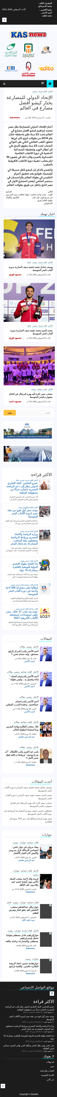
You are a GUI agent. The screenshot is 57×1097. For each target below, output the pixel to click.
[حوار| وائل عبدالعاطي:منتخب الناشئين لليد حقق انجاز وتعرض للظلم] (46, 911)
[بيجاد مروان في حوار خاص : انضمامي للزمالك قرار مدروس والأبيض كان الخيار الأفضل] (46, 851)
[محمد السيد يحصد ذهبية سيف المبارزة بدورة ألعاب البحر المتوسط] (29, 302)
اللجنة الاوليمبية (47, 1074)
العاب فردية (42, 91)
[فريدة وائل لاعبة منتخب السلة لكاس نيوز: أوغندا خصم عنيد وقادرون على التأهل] (46, 881)
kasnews (15, 117)
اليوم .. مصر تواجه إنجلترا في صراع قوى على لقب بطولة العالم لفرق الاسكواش (42, 197)
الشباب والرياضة (47, 1070)
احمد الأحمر (29, 661)
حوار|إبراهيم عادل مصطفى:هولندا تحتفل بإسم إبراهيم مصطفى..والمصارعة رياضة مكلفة (22, 938)
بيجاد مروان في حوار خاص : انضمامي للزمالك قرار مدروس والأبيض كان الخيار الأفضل (23, 850)
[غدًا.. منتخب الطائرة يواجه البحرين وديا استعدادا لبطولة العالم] (46, 729)
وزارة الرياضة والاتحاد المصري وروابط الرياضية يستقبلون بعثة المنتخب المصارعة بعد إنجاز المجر (30, 1027)
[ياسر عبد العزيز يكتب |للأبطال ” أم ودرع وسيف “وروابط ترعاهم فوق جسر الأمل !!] (46, 756)
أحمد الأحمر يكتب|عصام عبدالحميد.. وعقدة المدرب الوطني (22, 703)
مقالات (22, 646)
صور (52, 1066)
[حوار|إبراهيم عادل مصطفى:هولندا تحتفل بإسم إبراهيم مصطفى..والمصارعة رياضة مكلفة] (46, 939)
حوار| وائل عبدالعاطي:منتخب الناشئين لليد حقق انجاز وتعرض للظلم (23, 910)
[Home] (50, 83)
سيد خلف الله (28, 920)
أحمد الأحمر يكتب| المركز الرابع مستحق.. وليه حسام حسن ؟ (23, 652)
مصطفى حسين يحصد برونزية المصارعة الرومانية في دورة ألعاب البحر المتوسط (28, 812)
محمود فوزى (15, 274)
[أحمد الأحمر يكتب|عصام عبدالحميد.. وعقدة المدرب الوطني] (46, 704)
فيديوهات (50, 1061)
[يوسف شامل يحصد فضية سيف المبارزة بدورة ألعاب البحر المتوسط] (29, 238)
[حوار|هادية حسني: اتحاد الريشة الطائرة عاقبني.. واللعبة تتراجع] (46, 966)
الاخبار (50, 91)
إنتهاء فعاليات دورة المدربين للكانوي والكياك (17, 194)
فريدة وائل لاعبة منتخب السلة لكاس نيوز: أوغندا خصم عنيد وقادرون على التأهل (24, 881)
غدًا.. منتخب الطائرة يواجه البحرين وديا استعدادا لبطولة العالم (22, 728)
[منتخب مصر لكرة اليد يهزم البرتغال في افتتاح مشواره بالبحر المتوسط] (29, 365)
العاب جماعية (42, 389)
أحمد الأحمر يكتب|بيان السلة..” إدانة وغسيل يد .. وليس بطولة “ (23, 677)
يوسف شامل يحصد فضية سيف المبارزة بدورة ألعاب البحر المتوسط (31, 268)
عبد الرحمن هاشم (26, 736)
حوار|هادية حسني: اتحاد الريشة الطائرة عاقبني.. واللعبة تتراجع (23, 965)
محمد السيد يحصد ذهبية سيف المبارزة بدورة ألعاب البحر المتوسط (31, 332)
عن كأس (50, 1079)
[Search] (4, 84)
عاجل (29, 262)
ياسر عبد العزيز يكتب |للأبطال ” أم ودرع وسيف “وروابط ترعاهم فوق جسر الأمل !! (21, 754)
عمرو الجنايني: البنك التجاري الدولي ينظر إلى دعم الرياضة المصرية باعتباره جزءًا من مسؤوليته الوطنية (29, 1008)
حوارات (23, 842)
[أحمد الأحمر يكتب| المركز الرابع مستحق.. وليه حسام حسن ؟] (46, 654)
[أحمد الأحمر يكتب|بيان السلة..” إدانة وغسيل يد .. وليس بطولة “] (46, 679)
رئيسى (34, 91)
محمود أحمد (15, 401)
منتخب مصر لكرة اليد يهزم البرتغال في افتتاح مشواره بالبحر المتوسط (31, 395)
